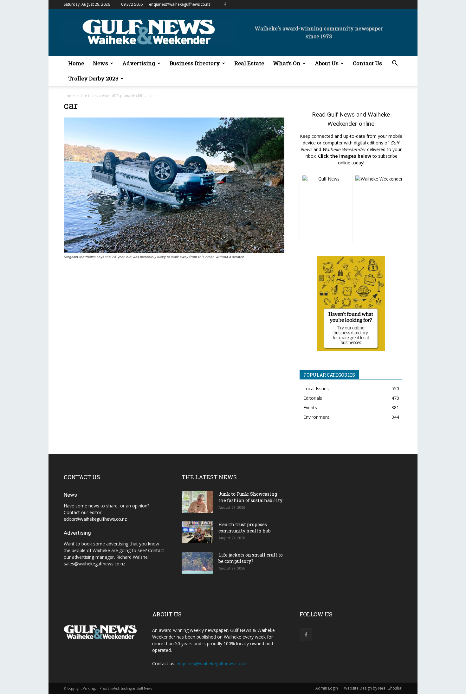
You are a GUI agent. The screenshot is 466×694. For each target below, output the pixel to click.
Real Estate (249, 63)
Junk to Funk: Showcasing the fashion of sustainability (250, 497)
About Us (327, 63)
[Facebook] (225, 4)
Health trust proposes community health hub (244, 527)
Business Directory (195, 63)
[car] (174, 251)
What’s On (287, 63)
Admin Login (326, 688)
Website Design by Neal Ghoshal (373, 688)
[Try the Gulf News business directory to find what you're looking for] (351, 303)
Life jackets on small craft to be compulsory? (250, 558)
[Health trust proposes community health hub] (197, 532)
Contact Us (367, 63)
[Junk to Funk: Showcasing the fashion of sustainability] (197, 502)
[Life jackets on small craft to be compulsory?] (197, 563)
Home (76, 63)
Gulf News (341, 114)
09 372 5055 (132, 4)
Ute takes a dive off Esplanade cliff (111, 96)
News (100, 63)
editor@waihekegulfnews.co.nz (95, 519)
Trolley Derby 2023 (93, 78)
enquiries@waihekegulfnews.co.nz (179, 4)
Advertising (138, 63)
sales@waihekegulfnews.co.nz (94, 564)
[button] (394, 64)
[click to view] (326, 207)
